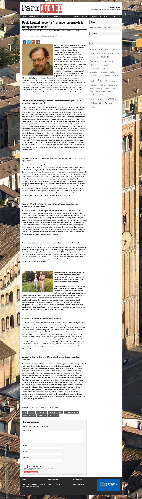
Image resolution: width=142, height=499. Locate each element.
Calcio (115, 49)
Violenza (92, 107)
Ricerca (92, 88)
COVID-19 (105, 57)
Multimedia (105, 16)
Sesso (91, 91)
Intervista (104, 72)
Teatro (102, 95)
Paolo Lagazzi (53, 415)
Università (57, 16)
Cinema (31, 412)
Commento (27, 430)
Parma (102, 80)
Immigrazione (94, 72)
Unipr (100, 99)
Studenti (93, 95)
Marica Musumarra (48, 36)
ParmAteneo (93, 85)
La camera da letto (71, 412)
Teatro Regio (111, 95)
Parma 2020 (113, 81)
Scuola (107, 88)
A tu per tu (59, 36)
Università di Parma (101, 103)
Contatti (116, 16)
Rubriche (93, 16)
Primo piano (34, 16)
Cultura (67, 16)
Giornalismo (94, 68)
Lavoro (93, 75)
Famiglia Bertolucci (55, 412)
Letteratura (42, 415)
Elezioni (111, 61)
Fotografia (105, 65)
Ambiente (93, 49)
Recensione (112, 85)
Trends (76, 16)
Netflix (92, 81)
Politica (102, 85)
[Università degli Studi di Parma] (108, 485)
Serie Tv (114, 88)
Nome (25, 446)
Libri (100, 76)
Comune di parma (113, 53)
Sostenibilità (100, 91)
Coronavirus (94, 57)
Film (91, 65)
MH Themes (42, 496)
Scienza (99, 88)
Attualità (46, 16)
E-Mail (25, 452)
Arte (24, 412)
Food (97, 65)
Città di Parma (41, 412)
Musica (116, 76)
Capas (92, 53)
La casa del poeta (29, 415)
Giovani (105, 68)
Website (26, 458)
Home (24, 16)
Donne (103, 61)
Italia (112, 72)
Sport (84, 16)
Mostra (107, 75)
